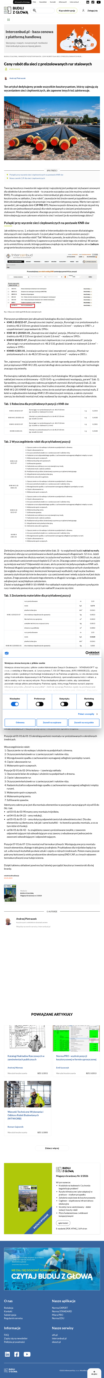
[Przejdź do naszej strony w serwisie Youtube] (98, 2)
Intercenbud (74, 2)
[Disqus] (52, 969)
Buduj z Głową (10, 56)
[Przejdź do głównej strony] (16, 10)
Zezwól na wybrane (52, 722)
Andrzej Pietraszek (17, 78)
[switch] (39, 704)
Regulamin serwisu (13, 1318)
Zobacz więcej (52, 1148)
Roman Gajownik (15, 1127)
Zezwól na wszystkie (84, 722)
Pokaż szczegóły (86, 714)
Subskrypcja (10, 1314)
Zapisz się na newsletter (16, 1338)
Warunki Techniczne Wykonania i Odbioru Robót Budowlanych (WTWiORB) (25, 1115)
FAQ (34, 2)
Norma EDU (58, 1318)
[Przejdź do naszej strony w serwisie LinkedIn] (88, 2)
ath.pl (55, 1334)
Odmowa (20, 722)
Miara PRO (57, 1314)
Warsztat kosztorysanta (29, 56)
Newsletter (43, 2)
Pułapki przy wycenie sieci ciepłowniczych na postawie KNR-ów (36, 175)
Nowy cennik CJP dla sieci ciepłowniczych (27, 178)
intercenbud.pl (59, 1338)
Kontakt (53, 2)
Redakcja (8, 1307)
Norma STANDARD (62, 1311)
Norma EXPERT (60, 1307)
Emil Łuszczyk (62, 1067)
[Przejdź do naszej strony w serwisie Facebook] (93, 2)
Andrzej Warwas (15, 1067)
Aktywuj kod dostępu (22, 2)
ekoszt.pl (56, 1342)
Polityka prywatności (14, 1342)
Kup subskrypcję (67, 10)
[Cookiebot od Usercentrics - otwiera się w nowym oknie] (87, 653)
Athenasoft (63, 2)
